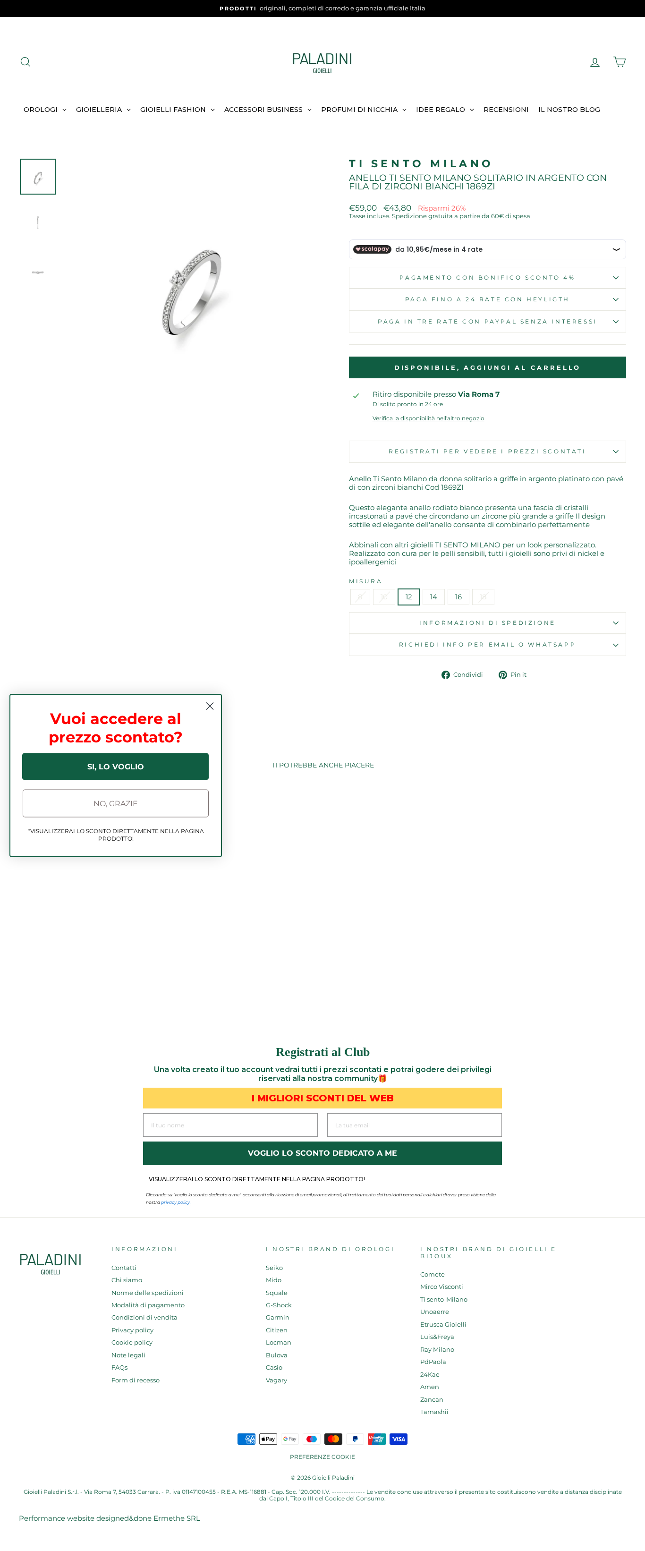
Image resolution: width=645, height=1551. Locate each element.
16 (458, 596)
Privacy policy (132, 1330)
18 (483, 596)
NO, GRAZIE (115, 803)
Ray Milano (437, 1349)
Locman (278, 1342)
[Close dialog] (210, 706)
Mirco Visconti (441, 1286)
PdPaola (433, 1361)
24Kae (430, 1374)
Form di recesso (135, 1380)
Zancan (431, 1399)
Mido (273, 1280)
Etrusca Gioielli (443, 1324)
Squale (277, 1292)
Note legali (128, 1355)
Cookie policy (132, 1342)
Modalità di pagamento (148, 1305)
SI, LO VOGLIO (115, 766)
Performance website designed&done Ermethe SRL (109, 1518)
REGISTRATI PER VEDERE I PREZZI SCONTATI (487, 451)
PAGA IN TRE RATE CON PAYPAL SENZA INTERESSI (487, 321)
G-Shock (279, 1305)
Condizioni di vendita (144, 1317)
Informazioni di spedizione (487, 622)
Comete (432, 1274)
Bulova (277, 1355)
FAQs (119, 1367)
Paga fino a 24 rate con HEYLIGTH (487, 299)
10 (384, 596)
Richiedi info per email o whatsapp (487, 644)
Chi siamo (126, 1280)
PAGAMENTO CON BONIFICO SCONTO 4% (487, 277)
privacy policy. (176, 1202)
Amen (429, 1386)
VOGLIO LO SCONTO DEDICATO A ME (322, 1153)
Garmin (277, 1317)
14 (433, 596)
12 (409, 596)
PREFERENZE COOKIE (322, 1456)
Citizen (277, 1330)
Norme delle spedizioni (147, 1292)
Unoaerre (434, 1311)
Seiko (274, 1267)
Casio (274, 1367)
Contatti (123, 1267)
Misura (366, 581)
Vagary (276, 1380)
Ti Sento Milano (421, 163)
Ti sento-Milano (443, 1299)
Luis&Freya (437, 1336)
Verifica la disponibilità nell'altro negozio (428, 418)
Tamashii (434, 1411)
